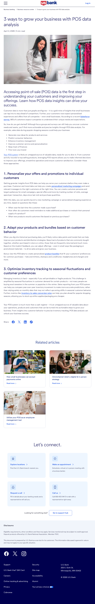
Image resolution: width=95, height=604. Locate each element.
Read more (11, 383)
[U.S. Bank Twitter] (15, 553)
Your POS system (11, 155)
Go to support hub (60, 513)
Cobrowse (8, 592)
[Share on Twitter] (19, 322)
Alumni (35, 581)
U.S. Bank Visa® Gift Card (14, 570)
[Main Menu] (5, 3)
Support (7, 565)
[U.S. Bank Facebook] (6, 553)
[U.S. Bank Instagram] (24, 553)
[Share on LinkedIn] (25, 322)
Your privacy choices (41, 587)
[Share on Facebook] (13, 322)
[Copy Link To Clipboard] (31, 322)
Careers (7, 576)
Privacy (7, 587)
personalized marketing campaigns (66, 186)
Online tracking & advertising (16, 581)
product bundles (52, 254)
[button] (87, 3)
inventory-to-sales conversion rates (36, 293)
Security (35, 565)
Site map (36, 570)
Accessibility (37, 576)
